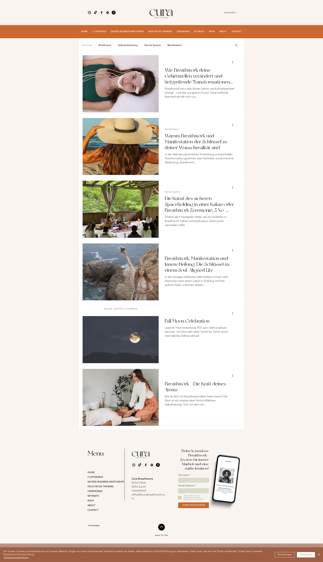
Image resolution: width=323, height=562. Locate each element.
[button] (99, 31)
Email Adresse (186, 486)
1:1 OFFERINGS (95, 477)
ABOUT (91, 505)
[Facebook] (101, 12)
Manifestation (175, 45)
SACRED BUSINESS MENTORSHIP (98, 482)
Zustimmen (306, 554)
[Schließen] (319, 554)
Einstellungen (285, 554)
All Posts (87, 45)
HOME (91, 472)
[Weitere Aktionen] (234, 62)
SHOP (90, 501)
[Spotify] (108, 12)
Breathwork (105, 45)
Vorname (183, 475)
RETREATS (93, 496)
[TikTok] (89, 12)
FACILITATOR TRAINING (98, 486)
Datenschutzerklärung (16, 557)
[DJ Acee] (114, 12)
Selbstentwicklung (128, 45)
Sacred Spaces (152, 45)
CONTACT (93, 510)
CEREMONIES (94, 491)
